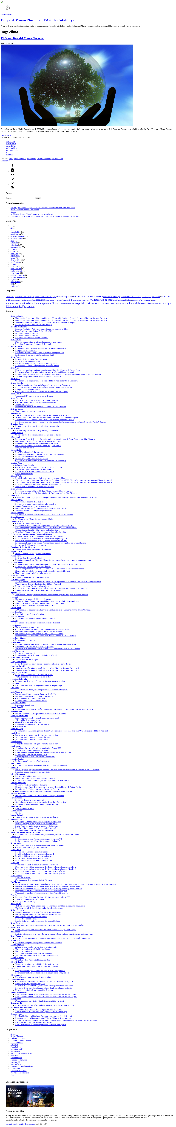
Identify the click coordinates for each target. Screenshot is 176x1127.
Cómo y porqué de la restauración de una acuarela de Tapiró (38, 435)
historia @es (115, 300)
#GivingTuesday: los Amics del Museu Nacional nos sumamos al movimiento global (47, 418)
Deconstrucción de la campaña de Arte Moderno (33, 880)
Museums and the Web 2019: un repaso (30, 456)
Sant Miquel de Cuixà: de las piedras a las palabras (34, 647)
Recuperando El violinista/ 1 (26, 351)
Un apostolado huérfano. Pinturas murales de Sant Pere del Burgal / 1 (41, 893)
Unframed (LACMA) (19, 1071)
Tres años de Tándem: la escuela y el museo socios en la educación (40, 532)
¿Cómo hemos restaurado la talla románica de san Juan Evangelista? (41, 802)
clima (11, 159)
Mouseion (14, 1055)
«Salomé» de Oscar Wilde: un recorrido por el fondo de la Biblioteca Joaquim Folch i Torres (45, 216)
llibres (129, 300)
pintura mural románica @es (67, 303)
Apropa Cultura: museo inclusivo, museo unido (33, 506)
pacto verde (31, 159)
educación (14, 254)
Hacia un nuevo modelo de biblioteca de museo (33, 599)
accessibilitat (10, 142)
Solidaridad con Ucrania (24, 465)
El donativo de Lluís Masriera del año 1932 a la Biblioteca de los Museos (43, 1018)
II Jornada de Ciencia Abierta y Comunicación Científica (36, 966)
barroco (124, 296)
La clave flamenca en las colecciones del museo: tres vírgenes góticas (41, 539)
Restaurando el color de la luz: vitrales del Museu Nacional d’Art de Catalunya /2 (46, 994)
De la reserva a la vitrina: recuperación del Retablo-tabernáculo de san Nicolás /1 (45, 869)
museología (15, 273)
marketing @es (136, 300)
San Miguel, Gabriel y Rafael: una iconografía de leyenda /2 (38, 822)
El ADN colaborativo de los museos (29, 452)
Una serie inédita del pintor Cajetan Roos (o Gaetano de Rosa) (38, 631)
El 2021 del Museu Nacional (26, 919)
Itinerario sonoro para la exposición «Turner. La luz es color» (38, 912)
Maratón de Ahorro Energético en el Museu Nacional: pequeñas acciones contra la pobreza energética (53, 560)
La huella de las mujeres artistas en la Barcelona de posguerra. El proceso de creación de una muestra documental (58, 374)
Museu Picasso (16, 1058)
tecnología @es (18, 306)
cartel (149, 297)
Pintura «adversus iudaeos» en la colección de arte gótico (36, 443)
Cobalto (14, 212)
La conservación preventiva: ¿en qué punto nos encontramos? (38, 943)
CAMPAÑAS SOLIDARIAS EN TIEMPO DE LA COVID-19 (39, 467)
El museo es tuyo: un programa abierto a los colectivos (35, 504)
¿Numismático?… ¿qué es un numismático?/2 (32, 737)
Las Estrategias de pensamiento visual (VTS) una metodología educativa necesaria (46, 528)
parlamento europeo (44, 159)
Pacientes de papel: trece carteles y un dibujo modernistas (36, 430)
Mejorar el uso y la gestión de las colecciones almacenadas (37, 426)
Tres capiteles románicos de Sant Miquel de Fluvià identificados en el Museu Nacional (47, 649)
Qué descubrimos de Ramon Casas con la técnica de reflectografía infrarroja (44, 791)
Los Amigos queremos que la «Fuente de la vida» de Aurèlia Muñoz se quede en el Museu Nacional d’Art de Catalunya (60, 422)
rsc (7, 152)
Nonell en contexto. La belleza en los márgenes (33, 573)
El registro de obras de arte (25, 653)
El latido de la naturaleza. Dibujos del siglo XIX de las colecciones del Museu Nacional (48, 564)
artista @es (116, 297)
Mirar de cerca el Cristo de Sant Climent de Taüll (33, 860)
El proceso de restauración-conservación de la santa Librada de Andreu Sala (44, 387)
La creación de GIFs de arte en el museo (30, 545)
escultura (40, 299)
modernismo (146, 300)
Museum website (7, 14)
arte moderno (93, 296)
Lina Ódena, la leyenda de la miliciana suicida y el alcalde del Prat (40, 478)
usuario (30, 306)
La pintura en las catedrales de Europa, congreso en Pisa (36, 804)
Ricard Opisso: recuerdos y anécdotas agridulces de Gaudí (37, 718)
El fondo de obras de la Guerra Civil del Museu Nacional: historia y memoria (44, 491)
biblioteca (14, 243)
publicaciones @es (18, 277)
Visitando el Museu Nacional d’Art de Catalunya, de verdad (38, 590)
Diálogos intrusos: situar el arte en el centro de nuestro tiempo (38, 342)
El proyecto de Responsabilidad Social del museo (34, 675)
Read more (6, 135)
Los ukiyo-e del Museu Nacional (27, 361)
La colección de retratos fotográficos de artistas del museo (37, 366)
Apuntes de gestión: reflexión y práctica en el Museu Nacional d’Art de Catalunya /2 (47, 668)
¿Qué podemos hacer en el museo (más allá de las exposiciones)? (39, 845)
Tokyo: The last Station (24, 405)
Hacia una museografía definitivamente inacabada (34, 696)
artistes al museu (17, 238)
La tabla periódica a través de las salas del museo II (34, 854)
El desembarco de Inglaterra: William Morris (32, 724)
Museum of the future (19, 1060)
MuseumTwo (16, 1064)
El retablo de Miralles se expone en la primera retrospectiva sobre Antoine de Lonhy (47, 835)
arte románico (108, 297)
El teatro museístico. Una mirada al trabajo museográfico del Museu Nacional (44, 372)
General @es (11, 146)
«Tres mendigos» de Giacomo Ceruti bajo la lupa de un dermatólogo (41, 1012)
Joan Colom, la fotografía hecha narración (31, 899)
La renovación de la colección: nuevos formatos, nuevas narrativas (40, 681)
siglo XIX (162, 303)
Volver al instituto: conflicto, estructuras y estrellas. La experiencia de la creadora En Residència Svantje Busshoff (58, 582)
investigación (15, 267)
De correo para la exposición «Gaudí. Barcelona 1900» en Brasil (39, 1001)
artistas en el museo (18, 236)
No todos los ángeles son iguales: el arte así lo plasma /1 (36, 824)
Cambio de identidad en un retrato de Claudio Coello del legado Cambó (42, 629)
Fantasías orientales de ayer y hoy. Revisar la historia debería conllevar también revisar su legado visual (54, 934)
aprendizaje (62, 296)
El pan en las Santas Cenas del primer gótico (32, 586)
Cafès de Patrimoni (18, 1038)
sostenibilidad (57, 159)
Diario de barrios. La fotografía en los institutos (33, 554)
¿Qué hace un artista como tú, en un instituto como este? (36, 956)
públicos (83, 303)
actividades (15, 234)
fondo (13, 258)
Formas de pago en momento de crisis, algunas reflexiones (37, 735)
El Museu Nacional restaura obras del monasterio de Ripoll (37, 623)
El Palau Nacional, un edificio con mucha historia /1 (35, 830)
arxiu (12, 241)
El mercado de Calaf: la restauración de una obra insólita (36, 865)
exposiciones (15, 256)
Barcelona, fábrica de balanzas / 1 (28, 335)
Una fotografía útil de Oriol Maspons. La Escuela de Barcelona (39, 908)
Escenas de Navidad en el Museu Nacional (31, 750)
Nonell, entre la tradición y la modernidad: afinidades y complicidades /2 (42, 571)
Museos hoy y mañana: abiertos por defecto (31, 459)
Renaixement (95, 303)
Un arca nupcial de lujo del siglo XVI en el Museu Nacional (38, 584)
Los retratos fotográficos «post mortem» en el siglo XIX (36, 364)
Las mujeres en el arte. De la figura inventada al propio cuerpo (38, 685)
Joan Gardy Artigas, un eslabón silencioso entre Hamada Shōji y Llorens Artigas (45, 930)
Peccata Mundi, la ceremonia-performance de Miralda (35, 694)
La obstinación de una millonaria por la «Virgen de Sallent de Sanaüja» (42, 781)
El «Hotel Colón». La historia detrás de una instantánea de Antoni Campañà (44, 1016)
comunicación (11, 144)
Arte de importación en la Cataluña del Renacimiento (35, 757)
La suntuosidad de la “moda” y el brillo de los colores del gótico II (40, 871)
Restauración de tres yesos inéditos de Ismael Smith (34, 355)
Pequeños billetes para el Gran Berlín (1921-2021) (34, 331)
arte (70, 296)
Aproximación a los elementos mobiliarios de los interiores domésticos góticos (44, 420)
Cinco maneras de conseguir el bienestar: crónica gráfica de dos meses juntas (44, 981)
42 (11, 230)
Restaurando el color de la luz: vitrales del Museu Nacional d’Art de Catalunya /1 (46, 997)
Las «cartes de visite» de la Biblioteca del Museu (33, 1022)
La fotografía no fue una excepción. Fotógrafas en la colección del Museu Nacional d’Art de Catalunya (54, 709)
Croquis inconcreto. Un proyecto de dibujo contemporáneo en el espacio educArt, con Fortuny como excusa (56, 497)
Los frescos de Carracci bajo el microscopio (31, 852)
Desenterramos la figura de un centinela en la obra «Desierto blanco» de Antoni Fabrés (48, 787)
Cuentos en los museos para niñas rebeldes (31, 847)
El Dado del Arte (17, 1043)
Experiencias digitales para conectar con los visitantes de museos (39, 454)
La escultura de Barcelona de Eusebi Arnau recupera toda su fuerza (40, 348)
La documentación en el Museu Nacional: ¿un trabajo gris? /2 (38, 839)
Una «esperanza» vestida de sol (27, 627)
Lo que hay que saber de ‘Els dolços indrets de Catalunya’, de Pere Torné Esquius (46, 493)
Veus (12, 1075)
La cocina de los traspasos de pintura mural (31, 858)
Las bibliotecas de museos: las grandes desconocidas (35, 605)
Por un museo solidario (24, 474)
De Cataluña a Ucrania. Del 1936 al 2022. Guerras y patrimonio (39, 796)
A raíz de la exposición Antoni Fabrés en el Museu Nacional (38, 376)
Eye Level (14, 1045)
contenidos (14, 300)
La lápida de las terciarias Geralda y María (31, 359)
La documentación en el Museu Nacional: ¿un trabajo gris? (37, 841)
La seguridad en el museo (25, 640)
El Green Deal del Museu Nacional (22, 38)
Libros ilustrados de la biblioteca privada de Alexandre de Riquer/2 (40, 1025)
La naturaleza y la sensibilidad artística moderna (33, 567)
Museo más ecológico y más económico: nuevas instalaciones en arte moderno (44, 1005)
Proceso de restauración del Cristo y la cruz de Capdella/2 (37, 400)
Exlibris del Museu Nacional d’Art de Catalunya (33, 325)
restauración (15, 282)
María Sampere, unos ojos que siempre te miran (33, 977)
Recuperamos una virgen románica (28, 389)
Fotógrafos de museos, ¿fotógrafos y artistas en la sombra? (37, 744)
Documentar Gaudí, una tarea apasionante (31, 917)
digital (13, 251)
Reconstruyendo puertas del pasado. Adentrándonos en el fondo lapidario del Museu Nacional (50, 543)
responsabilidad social (109, 303)
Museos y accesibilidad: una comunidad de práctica (34, 990)
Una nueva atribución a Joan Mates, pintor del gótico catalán (38, 446)
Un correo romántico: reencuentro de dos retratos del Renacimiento (40, 407)
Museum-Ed (15, 1062)
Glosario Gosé (20, 726)
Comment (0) (6, 161)
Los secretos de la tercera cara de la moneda (31, 338)
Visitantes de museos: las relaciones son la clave (33, 677)
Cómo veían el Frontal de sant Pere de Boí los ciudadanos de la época (41, 392)
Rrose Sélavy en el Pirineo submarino (25, 210)
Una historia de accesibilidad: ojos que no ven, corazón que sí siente (41, 541)
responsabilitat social (128, 303)
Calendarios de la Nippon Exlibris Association (32, 960)
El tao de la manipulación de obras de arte (31, 701)
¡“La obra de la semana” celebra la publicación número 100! (38, 748)
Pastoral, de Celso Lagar (24, 705)
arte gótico (78, 296)
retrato (156, 303)
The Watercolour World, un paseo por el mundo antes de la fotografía (41, 690)
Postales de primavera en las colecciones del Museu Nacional (38, 914)
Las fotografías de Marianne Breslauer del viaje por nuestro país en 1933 (42, 897)
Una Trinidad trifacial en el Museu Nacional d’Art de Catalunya (39, 634)
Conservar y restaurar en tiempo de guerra (31, 785)
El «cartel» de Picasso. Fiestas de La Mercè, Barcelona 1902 (38, 484)
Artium (13, 1034)
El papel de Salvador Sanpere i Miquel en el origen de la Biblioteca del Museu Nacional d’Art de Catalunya (56, 1020)
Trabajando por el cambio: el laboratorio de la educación (36, 530)
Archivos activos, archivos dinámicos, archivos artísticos (32, 214)
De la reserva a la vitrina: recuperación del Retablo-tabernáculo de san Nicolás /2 (45, 867)
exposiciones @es (86, 300)
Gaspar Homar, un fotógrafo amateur (29, 722)
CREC (13, 249)
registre (13, 279)
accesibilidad (10, 297)
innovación (124, 300)
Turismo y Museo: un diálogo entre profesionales (33, 510)
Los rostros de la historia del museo (28, 776)
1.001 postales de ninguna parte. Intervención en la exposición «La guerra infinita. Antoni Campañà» (53, 610)
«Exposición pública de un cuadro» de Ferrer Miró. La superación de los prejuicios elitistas (49, 569)
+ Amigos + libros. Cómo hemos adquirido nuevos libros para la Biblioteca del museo (47, 601)
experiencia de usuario (53, 300)
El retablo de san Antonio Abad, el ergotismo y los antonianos (38, 1010)
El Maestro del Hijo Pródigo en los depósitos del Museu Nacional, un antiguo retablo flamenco (51, 588)
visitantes (9, 155)
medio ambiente (12, 148)
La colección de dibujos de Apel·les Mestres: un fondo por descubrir (41, 765)
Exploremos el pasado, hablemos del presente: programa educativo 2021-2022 (44, 526)
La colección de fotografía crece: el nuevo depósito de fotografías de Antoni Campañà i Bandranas (52, 938)
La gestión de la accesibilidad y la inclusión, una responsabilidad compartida (44, 986)
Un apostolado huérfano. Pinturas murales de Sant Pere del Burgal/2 (41, 891)
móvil (13, 303)
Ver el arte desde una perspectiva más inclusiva (33, 549)
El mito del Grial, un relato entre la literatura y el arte (35, 618)
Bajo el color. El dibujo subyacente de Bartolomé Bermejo (37, 789)
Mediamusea (15, 1051)
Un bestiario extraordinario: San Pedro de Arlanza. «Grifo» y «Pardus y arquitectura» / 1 (48, 889)
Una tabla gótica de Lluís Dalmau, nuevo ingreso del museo (37, 441)
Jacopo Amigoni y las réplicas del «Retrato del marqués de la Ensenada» (42, 385)
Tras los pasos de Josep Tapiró (26, 660)
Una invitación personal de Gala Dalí (29, 502)
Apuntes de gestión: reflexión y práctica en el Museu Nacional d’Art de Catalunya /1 (47, 670)
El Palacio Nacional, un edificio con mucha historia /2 (35, 828)
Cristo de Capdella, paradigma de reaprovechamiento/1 (36, 402)
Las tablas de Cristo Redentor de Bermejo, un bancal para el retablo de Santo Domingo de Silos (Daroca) (55, 439)
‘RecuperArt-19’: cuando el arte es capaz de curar (34, 396)
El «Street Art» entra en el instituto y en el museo (33, 953)
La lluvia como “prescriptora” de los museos (32, 761)
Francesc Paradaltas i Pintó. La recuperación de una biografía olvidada (41, 329)
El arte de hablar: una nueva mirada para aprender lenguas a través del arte (43, 664)
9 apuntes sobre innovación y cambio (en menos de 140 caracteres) (40, 461)
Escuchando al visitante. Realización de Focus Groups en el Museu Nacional (44, 515)
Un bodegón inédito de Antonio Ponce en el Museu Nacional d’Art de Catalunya (45, 636)
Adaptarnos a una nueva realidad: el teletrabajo (33, 469)
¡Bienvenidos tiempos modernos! (27, 720)
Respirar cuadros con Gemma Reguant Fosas (32, 577)
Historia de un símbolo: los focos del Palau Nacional (35, 778)
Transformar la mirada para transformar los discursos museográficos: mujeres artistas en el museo (51, 595)
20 (11, 228)
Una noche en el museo (24, 951)
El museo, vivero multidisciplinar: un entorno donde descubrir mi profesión (43, 988)
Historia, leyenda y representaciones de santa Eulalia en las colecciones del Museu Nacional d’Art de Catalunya (57, 770)
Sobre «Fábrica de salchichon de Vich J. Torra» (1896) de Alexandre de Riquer (45, 322)
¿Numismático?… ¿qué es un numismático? (31, 739)
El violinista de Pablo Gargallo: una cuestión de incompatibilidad (39, 353)
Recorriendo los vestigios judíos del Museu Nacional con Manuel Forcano (43, 752)
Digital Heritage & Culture (21, 1040)
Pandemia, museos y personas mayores (30, 984)
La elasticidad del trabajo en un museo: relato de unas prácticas (39, 536)
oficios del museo (12, 150)
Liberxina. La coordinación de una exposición (32, 772)
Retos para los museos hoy (25, 901)
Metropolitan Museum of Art (21, 1053)
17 (11, 225)
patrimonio (37, 303)
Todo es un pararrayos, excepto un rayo (30, 411)
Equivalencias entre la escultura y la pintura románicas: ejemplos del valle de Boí (45, 644)
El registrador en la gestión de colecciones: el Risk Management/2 (40, 971)
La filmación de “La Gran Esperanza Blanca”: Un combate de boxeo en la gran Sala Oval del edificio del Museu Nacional (61, 731)
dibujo (20, 300)
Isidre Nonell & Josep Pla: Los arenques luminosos (34, 487)
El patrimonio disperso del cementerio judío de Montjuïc (36, 655)
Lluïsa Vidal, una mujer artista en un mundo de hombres (36, 826)
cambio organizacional (141, 297)
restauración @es (146, 303)
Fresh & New (16, 1047)
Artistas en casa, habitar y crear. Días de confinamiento (36, 947)
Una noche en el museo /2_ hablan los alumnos (33, 949)
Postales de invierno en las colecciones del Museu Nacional (37, 921)
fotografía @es (102, 299)
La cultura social (17, 1049)
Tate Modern (15, 1068)
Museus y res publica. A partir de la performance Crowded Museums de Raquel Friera (43, 208)
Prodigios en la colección (24, 448)
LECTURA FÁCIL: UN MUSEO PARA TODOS (34, 472)
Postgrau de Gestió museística (22, 1066)
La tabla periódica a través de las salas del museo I (34, 856)
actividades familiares (23, 297)
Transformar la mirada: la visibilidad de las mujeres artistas (37, 964)
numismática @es (23, 303)
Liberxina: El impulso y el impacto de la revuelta (33, 344)
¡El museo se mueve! (23, 878)
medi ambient (16, 269)
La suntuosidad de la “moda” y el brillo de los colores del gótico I (40, 873)
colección (14, 245)
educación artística (29, 300)
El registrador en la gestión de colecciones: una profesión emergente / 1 (42, 973)
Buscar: (8, 198)
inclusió (13, 264)
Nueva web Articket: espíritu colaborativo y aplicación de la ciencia (40, 508)
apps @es (53, 297)
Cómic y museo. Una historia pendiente (30, 698)
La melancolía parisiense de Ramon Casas (31, 755)
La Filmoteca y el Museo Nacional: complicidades (34, 519)
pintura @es (49, 303)
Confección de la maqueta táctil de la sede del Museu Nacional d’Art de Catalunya (46, 381)
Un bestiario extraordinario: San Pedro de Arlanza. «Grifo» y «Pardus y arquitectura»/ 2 (48, 886)
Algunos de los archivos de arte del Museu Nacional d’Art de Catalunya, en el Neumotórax (49, 925)
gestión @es (15, 262)
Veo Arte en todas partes (20, 1073)
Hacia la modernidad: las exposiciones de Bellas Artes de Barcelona (40, 714)
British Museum (17, 1036)
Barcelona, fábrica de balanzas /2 (27, 333)
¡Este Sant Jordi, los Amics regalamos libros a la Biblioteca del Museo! (42, 415)
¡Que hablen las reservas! (24, 809)
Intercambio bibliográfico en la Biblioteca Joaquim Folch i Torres (39, 603)
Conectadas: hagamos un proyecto (28, 523)
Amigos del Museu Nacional (41, 297)
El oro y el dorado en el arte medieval (29, 800)
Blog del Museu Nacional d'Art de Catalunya (37, 20)
